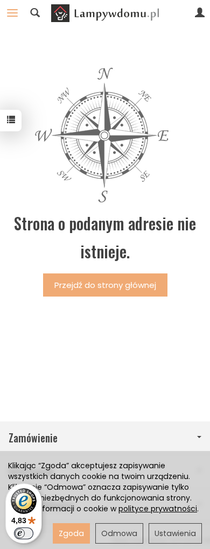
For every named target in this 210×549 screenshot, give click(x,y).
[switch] (23, 533)
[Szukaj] (35, 13)
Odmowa (119, 533)
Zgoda (71, 533)
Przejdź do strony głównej (105, 285)
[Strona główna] (105, 13)
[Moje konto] (200, 13)
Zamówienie (33, 438)
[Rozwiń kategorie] (12, 13)
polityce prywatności (157, 508)
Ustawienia (175, 533)
